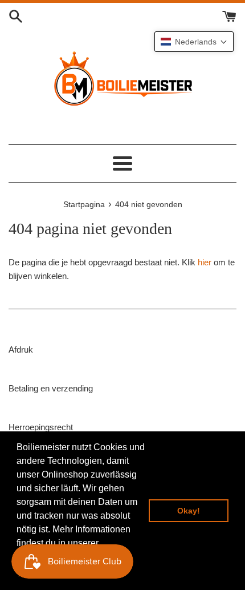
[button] (194, 41)
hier (204, 262)
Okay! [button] (188, 510)
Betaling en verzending (51, 388)
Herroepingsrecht (41, 427)
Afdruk (21, 349)
